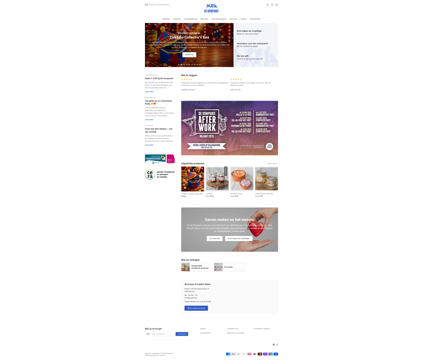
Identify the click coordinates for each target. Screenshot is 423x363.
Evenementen (255, 19)
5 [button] (189, 64)
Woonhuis (204, 19)
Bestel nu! (189, 54)
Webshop (166, 19)
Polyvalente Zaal (190, 19)
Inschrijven (182, 334)
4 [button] (186, 64)
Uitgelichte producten (192, 163)
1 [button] (178, 64)
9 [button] (199, 64)
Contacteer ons (232, 329)
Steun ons (233, 19)
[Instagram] (276, 344)
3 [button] (184, 64)
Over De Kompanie (219, 19)
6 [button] (192, 64)
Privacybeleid (205, 333)
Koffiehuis (177, 19)
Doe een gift (215, 238)
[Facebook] (273, 344)
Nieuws (203, 329)
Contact (244, 19)
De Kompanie (169, 353)
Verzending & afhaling (261, 329)
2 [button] (181, 64)
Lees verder (149, 91)
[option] (189, 45)
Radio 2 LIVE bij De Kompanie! (159, 78)
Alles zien (272, 164)
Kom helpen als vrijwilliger (239, 238)
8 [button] (197, 64)
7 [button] (194, 64)
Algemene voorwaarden (235, 333)
